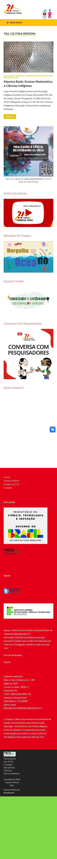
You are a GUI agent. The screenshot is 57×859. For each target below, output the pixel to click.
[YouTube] (44, 13)
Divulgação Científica (14, 76)
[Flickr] (50, 13)
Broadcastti (9, 792)
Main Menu (16, 22)
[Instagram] (44, 16)
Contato (8, 487)
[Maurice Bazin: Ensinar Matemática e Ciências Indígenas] (28, 58)
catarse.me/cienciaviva (33, 179)
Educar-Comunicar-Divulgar (39, 76)
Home (7, 477)
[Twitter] (45, 10)
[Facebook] (49, 10)
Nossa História (11, 480)
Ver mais (10, 116)
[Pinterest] (49, 16)
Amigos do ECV (11, 484)
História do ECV (11, 78)
